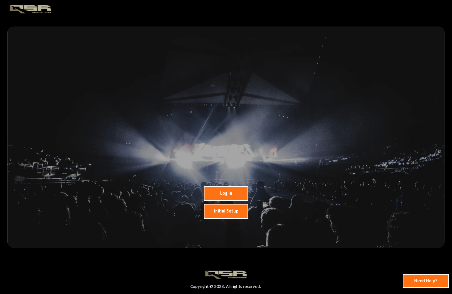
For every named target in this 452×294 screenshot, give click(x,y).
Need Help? (426, 281)
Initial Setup (226, 211)
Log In (226, 193)
